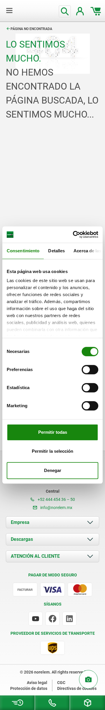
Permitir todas (52, 432)
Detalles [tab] (56, 250)
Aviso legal (37, 682)
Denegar (52, 470)
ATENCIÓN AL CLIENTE (35, 556)
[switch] (90, 369)
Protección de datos (28, 688)
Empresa (20, 522)
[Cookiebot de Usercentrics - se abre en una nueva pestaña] (74, 234)
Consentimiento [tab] (23, 250)
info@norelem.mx (55, 507)
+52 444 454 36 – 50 (56, 499)
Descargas (22, 539)
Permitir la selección (52, 451)
